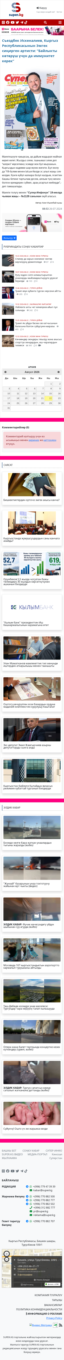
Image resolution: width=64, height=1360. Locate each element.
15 (50, 393)
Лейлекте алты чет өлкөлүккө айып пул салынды (36, 309)
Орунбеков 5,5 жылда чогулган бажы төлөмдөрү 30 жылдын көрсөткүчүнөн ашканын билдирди (26, 581)
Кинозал (57, 1154)
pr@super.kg (40, 1211)
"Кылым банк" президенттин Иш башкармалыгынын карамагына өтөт (26, 624)
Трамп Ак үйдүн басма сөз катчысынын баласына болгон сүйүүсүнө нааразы (36, 326)
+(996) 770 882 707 (44, 1221)
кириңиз (34, 440)
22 (50, 398)
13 (34, 393)
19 (26, 398)
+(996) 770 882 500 (44, 1196)
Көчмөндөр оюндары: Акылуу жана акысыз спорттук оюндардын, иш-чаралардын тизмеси (38, 342)
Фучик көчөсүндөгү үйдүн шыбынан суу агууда (28, 926)
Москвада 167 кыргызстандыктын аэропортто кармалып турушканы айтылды (31, 966)
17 (8, 398)
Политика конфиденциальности (39, 1309)
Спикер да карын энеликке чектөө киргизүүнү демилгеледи (34, 260)
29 (50, 403)
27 (34, 403)
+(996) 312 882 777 (44, 1207)
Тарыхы (57, 1300)
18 (18, 398)
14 (42, 393)
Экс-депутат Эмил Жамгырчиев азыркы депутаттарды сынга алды (27, 746)
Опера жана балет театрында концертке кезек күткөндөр (31, 1048)
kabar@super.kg (42, 1190)
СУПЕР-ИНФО (54, 1150)
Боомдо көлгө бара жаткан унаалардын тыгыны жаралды (27, 844)
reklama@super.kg (44, 1215)
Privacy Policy (54, 1318)
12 (26, 393)
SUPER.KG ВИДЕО (12, 1154)
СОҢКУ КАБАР (31, 1150)
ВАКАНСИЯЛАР (53, 1305)
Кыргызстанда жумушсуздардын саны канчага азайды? (31, 540)
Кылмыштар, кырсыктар (40, 304)
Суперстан (55, 1158)
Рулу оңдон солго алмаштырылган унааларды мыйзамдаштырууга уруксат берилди (36, 277)
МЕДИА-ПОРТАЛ (37, 1154)
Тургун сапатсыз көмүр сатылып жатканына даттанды (27, 1089)
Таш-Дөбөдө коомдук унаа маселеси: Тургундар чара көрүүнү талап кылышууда (29, 1007)
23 (59, 398)
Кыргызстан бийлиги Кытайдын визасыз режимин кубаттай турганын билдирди (28, 787)
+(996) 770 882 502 (44, 1204)
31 (8, 408)
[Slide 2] (34, 147)
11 (18, 393)
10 (8, 393)
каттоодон (49, 440)
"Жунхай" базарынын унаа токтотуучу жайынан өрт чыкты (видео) (26, 885)
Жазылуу (8, 237)
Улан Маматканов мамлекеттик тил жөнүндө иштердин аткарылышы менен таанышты (30, 665)
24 (8, 403)
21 (42, 398)
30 (59, 403)
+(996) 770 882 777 (44, 1200)
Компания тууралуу (48, 1295)
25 (18, 403)
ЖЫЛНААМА (9, 1158)
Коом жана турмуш (39, 256)
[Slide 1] (29, 147)
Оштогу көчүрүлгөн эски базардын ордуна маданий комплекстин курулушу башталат (29, 705)
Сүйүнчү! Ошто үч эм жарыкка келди (25, 1128)
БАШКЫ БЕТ (9, 1150)
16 (59, 393)
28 (42, 403)
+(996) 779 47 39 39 (44, 1186)
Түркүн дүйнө (36, 288)
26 (26, 403)
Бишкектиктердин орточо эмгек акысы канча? (31, 500)
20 (34, 398)
